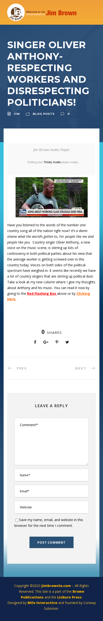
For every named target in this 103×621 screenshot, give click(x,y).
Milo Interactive (43, 602)
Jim (17, 114)
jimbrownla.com (56, 585)
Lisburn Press (69, 597)
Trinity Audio (52, 162)
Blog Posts (44, 114)
